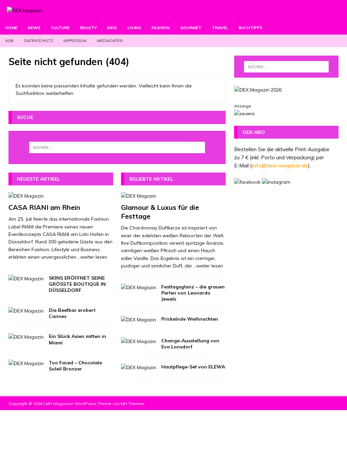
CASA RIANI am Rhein (44, 207)
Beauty (88, 27)
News (34, 27)
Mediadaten (110, 40)
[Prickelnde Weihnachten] (138, 319)
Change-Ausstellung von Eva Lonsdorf (190, 344)
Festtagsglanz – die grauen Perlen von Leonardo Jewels (193, 293)
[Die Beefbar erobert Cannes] (26, 311)
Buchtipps (250, 27)
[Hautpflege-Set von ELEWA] (138, 367)
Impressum (75, 40)
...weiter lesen (92, 257)
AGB (9, 40)
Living (134, 27)
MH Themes (132, 403)
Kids (112, 27)
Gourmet (190, 27)
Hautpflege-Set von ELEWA (193, 367)
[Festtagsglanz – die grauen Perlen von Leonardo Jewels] (138, 287)
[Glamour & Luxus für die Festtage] (173, 196)
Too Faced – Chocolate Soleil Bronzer (75, 366)
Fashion (160, 27)
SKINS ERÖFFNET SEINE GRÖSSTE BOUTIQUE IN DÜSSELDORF (77, 284)
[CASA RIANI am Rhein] (60, 196)
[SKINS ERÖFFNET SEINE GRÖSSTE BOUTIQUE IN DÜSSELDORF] (26, 278)
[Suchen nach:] (117, 147)
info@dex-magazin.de (280, 165)
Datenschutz (38, 40)
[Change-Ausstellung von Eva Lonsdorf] (138, 341)
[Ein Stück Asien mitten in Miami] (26, 337)
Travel (220, 27)
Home (11, 27)
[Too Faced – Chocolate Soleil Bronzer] (26, 363)
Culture (60, 27)
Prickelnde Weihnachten (189, 319)
